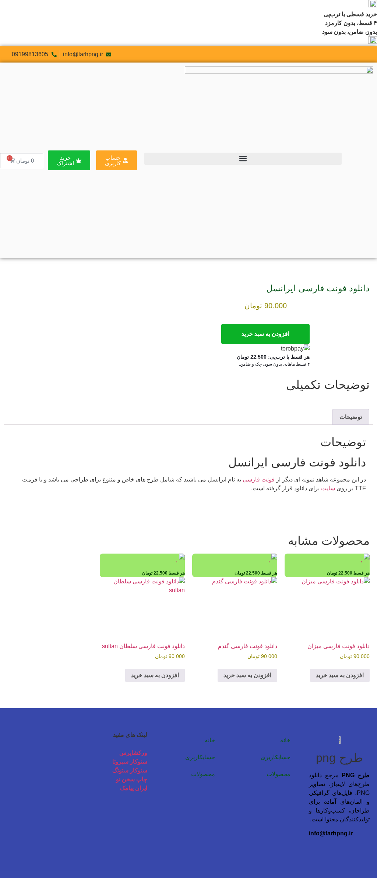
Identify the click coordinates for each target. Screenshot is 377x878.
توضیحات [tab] (350, 417)
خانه (285, 740)
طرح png (339, 757)
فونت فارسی (259, 479)
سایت (328, 488)
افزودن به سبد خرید (265, 334)
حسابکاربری (275, 757)
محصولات (278, 774)
